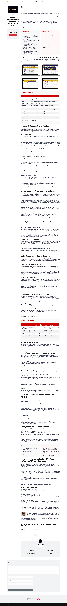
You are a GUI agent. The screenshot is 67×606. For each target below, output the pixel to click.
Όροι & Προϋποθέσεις (51, 604)
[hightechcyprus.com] (11, 1)
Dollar (36, 534)
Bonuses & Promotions (31, 553)
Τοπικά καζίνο (50, 1)
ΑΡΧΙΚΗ (22, 1)
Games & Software (50, 550)
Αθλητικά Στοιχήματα (42, 1)
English (36, 529)
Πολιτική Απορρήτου (44, 604)
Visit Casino (13, 35)
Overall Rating (40, 544)
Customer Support (49, 553)
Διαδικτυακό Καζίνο (34, 1)
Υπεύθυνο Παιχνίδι (57, 604)
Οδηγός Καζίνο (27, 1)
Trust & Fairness (31, 550)
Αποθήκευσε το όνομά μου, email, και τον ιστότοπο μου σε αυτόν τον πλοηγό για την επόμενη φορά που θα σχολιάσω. (28, 587)
